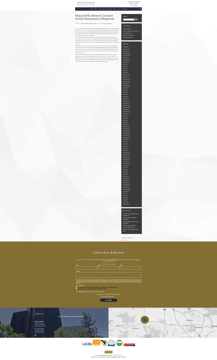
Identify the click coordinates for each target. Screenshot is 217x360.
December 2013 (126, 156)
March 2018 (125, 46)
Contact (118, 9)
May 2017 (125, 68)
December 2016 (126, 79)
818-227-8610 (134, 4)
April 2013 (125, 174)
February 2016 (126, 100)
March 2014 (125, 150)
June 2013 (125, 169)
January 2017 (125, 77)
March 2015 (125, 124)
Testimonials (109, 9)
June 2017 (125, 66)
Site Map (98, 357)
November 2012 (126, 184)
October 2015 (125, 109)
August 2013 (125, 165)
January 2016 (125, 102)
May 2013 (125, 171)
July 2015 (125, 115)
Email (99, 265)
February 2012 (126, 204)
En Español (124, 9)
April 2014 (125, 148)
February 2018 (126, 49)
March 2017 (125, 72)
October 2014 (125, 135)
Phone (121, 265)
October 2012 (125, 187)
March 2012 (125, 202)
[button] (216, 352)
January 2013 (125, 180)
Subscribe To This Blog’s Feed (128, 237)
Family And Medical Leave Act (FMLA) (130, 30)
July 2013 (125, 167)
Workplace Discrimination (128, 35)
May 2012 (125, 197)
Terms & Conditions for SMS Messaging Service (111, 294)
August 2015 (125, 113)
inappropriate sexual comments (102, 47)
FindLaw (124, 357)
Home (91, 9)
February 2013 (126, 178)
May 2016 (125, 94)
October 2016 (125, 83)
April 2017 (125, 70)
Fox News (95, 38)
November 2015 (126, 107)
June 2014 (125, 143)
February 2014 (126, 152)
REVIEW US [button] (108, 352)
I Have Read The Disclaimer (108, 296)
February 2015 (126, 126)
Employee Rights (126, 28)
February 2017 (126, 74)
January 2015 (125, 128)
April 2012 (125, 199)
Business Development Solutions (114, 357)
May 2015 (125, 120)
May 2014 (125, 146)
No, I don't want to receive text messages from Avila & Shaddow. (92, 288)
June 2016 (125, 92)
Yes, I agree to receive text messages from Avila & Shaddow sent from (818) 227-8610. (97, 287)
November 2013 (126, 158)
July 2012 (125, 193)
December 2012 (126, 182)
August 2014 (125, 139)
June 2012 (125, 195)
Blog (114, 9)
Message (78, 271)
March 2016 (125, 98)
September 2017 (126, 59)
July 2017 (125, 64)
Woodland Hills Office (39, 331)
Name (77, 265)
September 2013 (126, 163)
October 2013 (125, 161)
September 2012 (126, 189)
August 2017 (125, 62)
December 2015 (126, 105)
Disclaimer (99, 294)
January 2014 (125, 154)
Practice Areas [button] (101, 9)
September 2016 (126, 85)
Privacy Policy (82, 291)
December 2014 (126, 130)
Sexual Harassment (107, 23)
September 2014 (126, 137)
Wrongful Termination (127, 37)
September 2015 (126, 111)
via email (138, 259)
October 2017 (125, 57)
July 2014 (125, 141)
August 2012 (125, 191)
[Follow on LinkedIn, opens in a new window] (36, 335)
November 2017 (126, 55)
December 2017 (126, 53)
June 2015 (125, 118)
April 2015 (125, 122)
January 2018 (125, 51)
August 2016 (125, 87)
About (95, 9)
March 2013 (125, 176)
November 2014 (126, 133)
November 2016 (126, 81)
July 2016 (125, 90)
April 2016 (125, 96)
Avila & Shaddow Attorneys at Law (88, 23)
